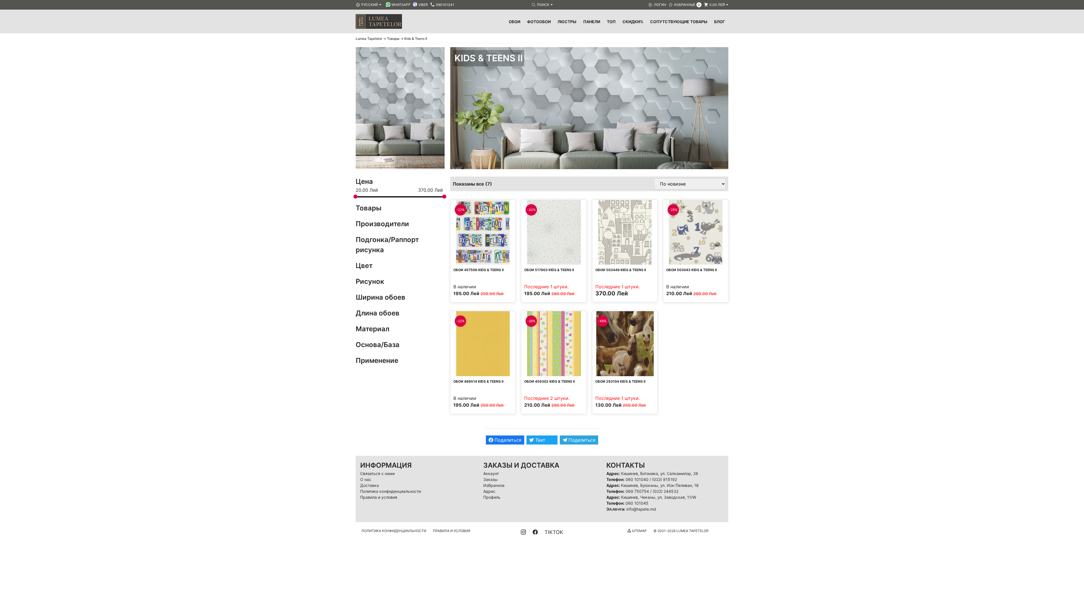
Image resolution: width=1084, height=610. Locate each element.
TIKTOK (554, 532)
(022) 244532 (665, 491)
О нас (365, 479)
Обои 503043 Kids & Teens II (691, 270)
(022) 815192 (664, 479)
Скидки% (632, 21)
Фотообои (539, 21)
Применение (377, 360)
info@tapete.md (641, 509)
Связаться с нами (377, 473)
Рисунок (370, 281)
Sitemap (639, 531)
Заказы (490, 479)
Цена (364, 181)
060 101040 (637, 479)
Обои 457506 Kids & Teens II (478, 270)
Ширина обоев (380, 297)
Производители (382, 224)
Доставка (369, 485)
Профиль (492, 497)
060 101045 (637, 503)
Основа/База (377, 345)
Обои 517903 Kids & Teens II (549, 270)
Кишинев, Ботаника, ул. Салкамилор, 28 (659, 473)
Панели (591, 21)
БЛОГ (719, 21)
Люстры (567, 21)
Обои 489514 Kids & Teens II (478, 381)
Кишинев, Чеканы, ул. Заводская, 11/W (658, 497)
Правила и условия (378, 497)
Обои (514, 21)
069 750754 (637, 491)
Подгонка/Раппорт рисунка (387, 245)
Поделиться (507, 440)
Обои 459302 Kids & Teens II (549, 381)
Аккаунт (491, 473)
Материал (372, 329)
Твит (539, 440)
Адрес (489, 491)
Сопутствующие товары (678, 21)
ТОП (611, 21)
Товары (368, 208)
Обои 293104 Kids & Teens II (620, 381)
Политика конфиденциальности (390, 491)
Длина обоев (377, 313)
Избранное (493, 485)
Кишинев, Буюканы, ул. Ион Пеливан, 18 (660, 485)
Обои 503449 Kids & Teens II (620, 270)
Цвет (364, 266)
